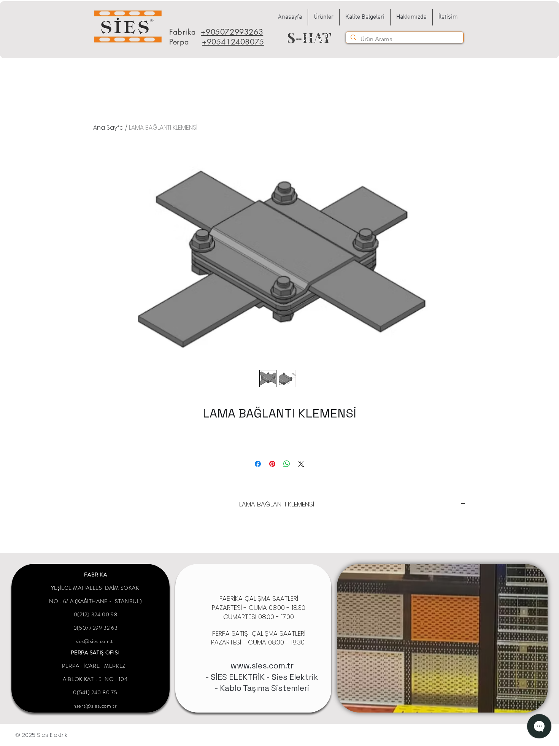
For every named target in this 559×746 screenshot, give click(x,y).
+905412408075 (233, 42)
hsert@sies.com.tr (95, 705)
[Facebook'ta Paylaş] (257, 463)
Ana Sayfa (108, 127)
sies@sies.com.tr (96, 641)
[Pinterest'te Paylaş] (272, 463)
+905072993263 (232, 32)
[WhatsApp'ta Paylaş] (286, 463)
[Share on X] (301, 463)
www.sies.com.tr (262, 665)
